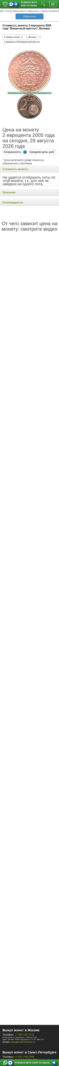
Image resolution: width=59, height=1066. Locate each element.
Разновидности (13, 202)
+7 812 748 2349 (24, 1056)
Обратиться (29, 16)
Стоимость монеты (15, 169)
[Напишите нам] (5, 1062)
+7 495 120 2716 (24, 1034)
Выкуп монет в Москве (21, 1030)
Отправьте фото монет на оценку (29, 3)
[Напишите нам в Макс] (11, 4)
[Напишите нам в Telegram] (16, 4)
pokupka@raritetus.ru (22, 1042)
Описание (9, 192)
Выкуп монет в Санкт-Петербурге (29, 1052)
